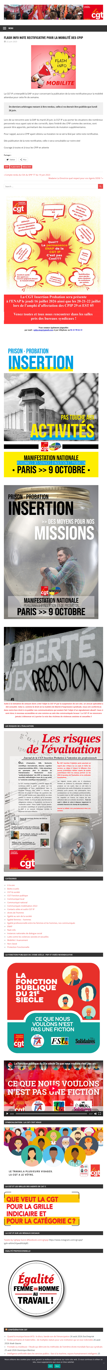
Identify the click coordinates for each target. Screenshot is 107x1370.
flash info (11, 930)
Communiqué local (15, 899)
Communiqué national (17, 902)
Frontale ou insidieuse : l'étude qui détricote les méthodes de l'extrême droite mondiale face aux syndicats (54, 1346)
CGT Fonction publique (17, 895)
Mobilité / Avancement (17, 940)
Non (57, 1366)
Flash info (15, 167)
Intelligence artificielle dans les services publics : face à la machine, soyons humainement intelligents (52, 1353)
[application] (53, 1088)
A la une (11, 885)
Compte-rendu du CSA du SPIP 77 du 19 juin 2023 (27, 174)
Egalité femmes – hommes (19, 919)
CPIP (6, 167)
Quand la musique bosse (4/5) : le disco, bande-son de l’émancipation (38, 1336)
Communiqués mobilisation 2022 (22, 906)
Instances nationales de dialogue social (24, 933)
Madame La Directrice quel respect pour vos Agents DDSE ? (75, 178)
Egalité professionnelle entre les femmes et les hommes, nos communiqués (41, 923)
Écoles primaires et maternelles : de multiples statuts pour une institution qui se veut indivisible (50, 1339)
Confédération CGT (17, 1329)
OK (50, 1366)
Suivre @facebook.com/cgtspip (34, 1240)
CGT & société (13, 892)
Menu (10, 28)
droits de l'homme (15, 912)
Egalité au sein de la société (19, 916)
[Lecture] (7, 1113)
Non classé (12, 943)
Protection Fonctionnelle (18, 947)
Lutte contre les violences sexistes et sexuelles (28, 936)
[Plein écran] (99, 1113)
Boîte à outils (13, 888)
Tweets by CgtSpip (12, 1240)
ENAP (9, 926)
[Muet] (95, 1113)
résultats (27, 167)
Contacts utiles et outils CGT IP (20, 909)
